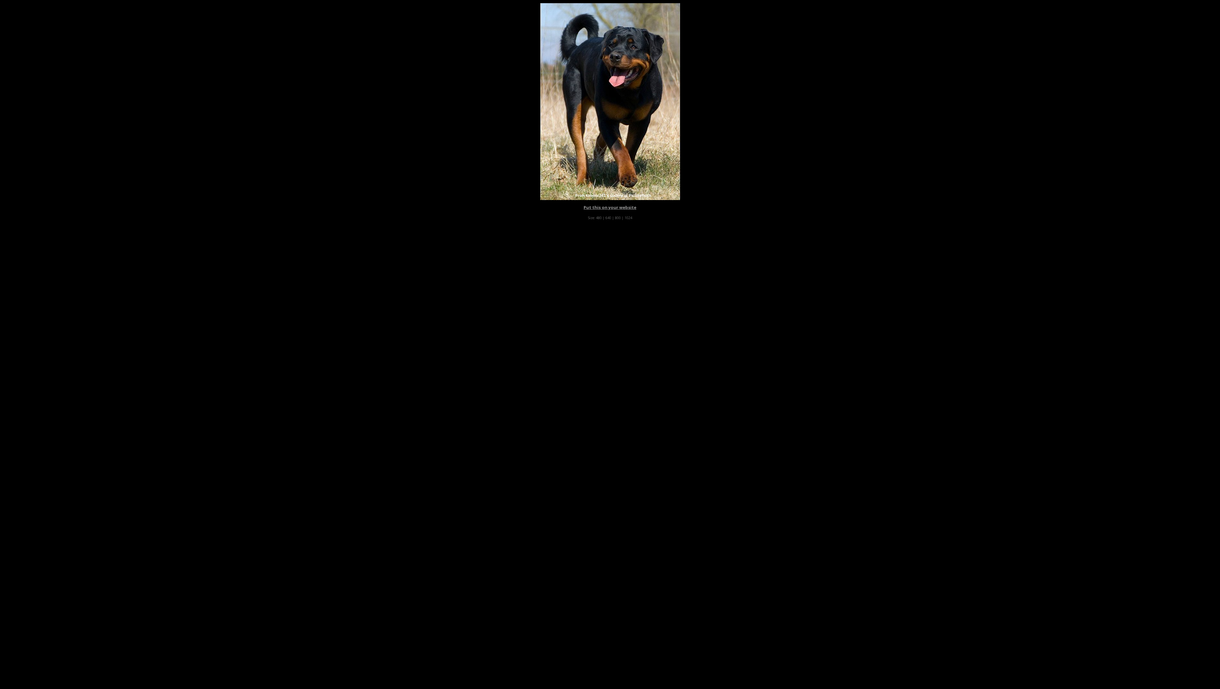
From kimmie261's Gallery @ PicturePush (613, 195)
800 (618, 217)
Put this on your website (610, 207)
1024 (628, 217)
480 (599, 217)
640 (608, 217)
